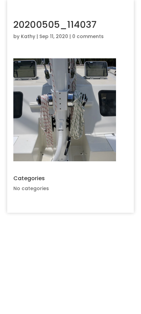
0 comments (88, 36)
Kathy (28, 36)
